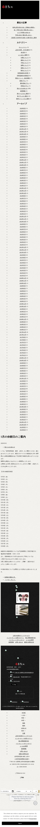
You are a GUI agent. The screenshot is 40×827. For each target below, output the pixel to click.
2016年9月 (23, 363)
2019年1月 (23, 316)
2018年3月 (23, 324)
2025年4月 (23, 149)
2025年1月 (23, 157)
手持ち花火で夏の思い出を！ (23, 35)
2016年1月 (23, 376)
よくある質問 (30, 640)
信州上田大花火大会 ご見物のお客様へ (23, 27)
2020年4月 (23, 296)
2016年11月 (23, 358)
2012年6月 (23, 430)
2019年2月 (23, 314)
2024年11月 (23, 162)
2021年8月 (23, 257)
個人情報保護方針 (30, 638)
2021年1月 (23, 275)
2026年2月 (23, 124)
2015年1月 (23, 394)
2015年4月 (23, 391)
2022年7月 (23, 229)
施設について (25, 60)
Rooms (34, 788)
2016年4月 (23, 370)
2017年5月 (23, 345)
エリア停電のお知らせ (23, 32)
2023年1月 (23, 214)
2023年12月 (23, 188)
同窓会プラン (25, 86)
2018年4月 (23, 322)
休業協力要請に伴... (10, 577)
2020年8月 (23, 288)
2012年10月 (23, 424)
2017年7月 (23, 342)
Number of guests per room (21, 788)
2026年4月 (23, 118)
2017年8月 (23, 340)
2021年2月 (23, 273)
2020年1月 (23, 301)
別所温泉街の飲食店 (23, 75)
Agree (20, 823)
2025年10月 (23, 134)
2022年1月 (23, 244)
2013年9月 (23, 409)
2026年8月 (23, 108)
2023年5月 (23, 203)
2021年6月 (23, 262)
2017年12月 (23, 332)
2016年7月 (23, 368)
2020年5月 (23, 293)
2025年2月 (23, 154)
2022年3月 (23, 239)
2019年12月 (23, 304)
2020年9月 (23, 286)
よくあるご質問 (22, 55)
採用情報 (22, 91)
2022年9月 (23, 224)
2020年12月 (23, 278)
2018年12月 (23, 319)
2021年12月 (23, 247)
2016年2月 (23, 373)
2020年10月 (23, 283)
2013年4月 (23, 417)
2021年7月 (23, 260)
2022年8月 (23, 226)
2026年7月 (23, 111)
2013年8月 (23, 412)
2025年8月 (23, 139)
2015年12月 (23, 378)
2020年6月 (23, 291)
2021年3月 (23, 270)
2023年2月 (23, 211)
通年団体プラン (24, 83)
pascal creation (20, 708)
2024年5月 (23, 175)
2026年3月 (23, 121)
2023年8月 (23, 196)
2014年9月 (23, 396)
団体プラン (23, 80)
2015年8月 (23, 383)
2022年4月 (23, 237)
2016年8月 (23, 365)
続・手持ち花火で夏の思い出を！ (23, 30)
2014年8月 (23, 399)
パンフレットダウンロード (16, 640)
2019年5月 (23, 311)
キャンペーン (23, 47)
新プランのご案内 (22, 96)
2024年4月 (23, 178)
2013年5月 (23, 414)
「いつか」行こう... (10, 579)
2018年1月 (23, 329)
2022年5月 (23, 234)
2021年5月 (23, 265)
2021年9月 (23, 255)
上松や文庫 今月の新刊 (22, 50)
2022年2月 (23, 242)
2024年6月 (23, 172)
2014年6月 (23, 401)
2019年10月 (23, 306)
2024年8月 (23, 167)
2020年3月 (23, 298)
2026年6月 (23, 113)
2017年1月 (23, 355)
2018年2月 (23, 327)
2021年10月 (23, 252)
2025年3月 (23, 152)
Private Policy (33, 818)
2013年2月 (23, 419)
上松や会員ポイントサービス (21, 635)
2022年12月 (23, 216)
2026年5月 (23, 116)
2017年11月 (23, 334)
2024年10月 (23, 165)
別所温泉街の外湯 (23, 73)
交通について (25, 57)
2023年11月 (23, 190)
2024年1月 (23, 185)
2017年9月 (23, 337)
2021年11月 (23, 250)
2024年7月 (23, 170)
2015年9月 (23, 381)
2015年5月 (23, 388)
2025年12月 (23, 129)
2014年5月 (23, 404)
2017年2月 (23, 352)
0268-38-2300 (16, 677)
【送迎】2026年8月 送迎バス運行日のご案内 (24, 37)
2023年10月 (23, 193)
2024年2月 (23, 183)
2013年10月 (23, 406)
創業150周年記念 (29, 642)
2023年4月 (23, 206)
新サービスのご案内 (23, 93)
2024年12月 (23, 160)
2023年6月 (23, 201)
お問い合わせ (19, 642)
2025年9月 (23, 136)
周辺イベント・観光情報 (22, 78)
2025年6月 (23, 144)
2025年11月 (23, 131)
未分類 (23, 52)
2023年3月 (23, 208)
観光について (25, 70)
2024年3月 (23, 180)
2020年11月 (23, 280)
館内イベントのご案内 (22, 98)
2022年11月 (23, 219)
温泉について (25, 68)
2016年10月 (23, 360)
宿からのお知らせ (22, 88)
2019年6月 (23, 309)
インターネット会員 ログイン (15, 638)
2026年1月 (23, 126)
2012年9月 (23, 427)
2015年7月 (23, 386)
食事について (25, 65)
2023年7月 (23, 198)
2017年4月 (23, 347)
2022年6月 (23, 232)
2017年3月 (23, 350)
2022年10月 (23, 221)
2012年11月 (23, 422)
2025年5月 (23, 147)
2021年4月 (23, 268)
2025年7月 (23, 142)
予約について (25, 62)
